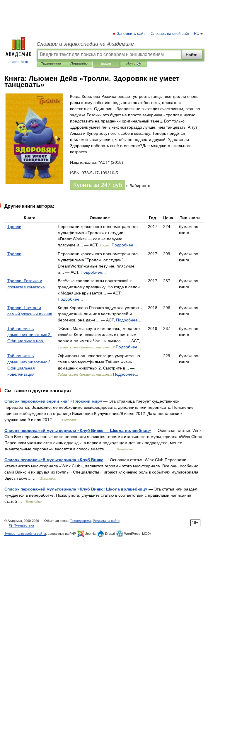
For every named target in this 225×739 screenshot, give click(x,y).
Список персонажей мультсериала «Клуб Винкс (53, 459)
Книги (106, 64)
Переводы (79, 64)
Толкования (51, 64)
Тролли (14, 226)
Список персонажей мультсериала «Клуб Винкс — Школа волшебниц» (77, 430)
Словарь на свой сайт (170, 34)
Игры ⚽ (133, 64)
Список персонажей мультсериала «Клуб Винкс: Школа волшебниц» (75, 489)
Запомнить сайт (131, 34)
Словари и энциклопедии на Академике (85, 44)
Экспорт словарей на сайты (25, 533)
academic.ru (18, 62)
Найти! (192, 54)
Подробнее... (124, 245)
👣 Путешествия (21, 525)
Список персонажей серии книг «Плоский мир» (53, 401)
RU (196, 34)
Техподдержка (80, 520)
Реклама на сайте (106, 520)
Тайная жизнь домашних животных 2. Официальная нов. (29, 334)
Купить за (97, 185)
